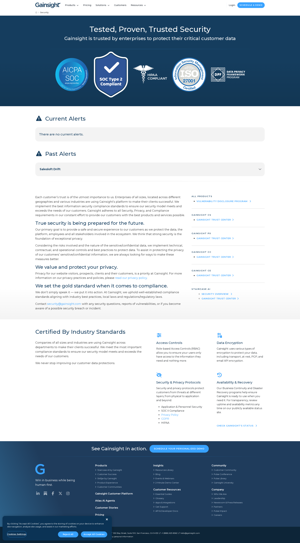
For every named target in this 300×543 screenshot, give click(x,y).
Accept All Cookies (94, 534)
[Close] (106, 519)
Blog (157, 474)
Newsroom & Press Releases (228, 502)
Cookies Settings (16, 534)
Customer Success (106, 474)
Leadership (219, 498)
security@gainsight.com (64, 304)
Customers (120, 5)
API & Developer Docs (166, 511)
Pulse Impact (220, 511)
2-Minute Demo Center (167, 482)
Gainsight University (223, 482)
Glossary (159, 498)
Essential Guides (163, 494)
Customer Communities (109, 487)
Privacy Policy (169, 414)
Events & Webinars (164, 478)
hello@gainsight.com (190, 533)
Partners (218, 506)
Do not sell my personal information (117, 536)
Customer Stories (106, 507)
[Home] (36, 12)
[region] (57, 528)
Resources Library (164, 470)
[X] (60, 493)
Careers (218, 515)
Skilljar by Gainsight (107, 478)
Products (70, 5)
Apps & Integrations (165, 502)
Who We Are (220, 494)
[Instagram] (67, 493)
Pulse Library (220, 478)
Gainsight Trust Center (214, 219)
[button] (150, 169)
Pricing (87, 5)
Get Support (161, 506)
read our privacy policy (131, 278)
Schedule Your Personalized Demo (179, 448)
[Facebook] (52, 493)
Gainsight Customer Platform (114, 493)
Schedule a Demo (251, 5)
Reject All (68, 534)
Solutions (101, 5)
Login (232, 5)
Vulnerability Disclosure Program (222, 201)
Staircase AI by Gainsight (109, 470)
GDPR (165, 418)
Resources (137, 5)
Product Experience (107, 482)
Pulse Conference (223, 474)
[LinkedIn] (37, 493)
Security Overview (215, 294)
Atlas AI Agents (105, 500)
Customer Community (225, 470)
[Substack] (45, 493)
